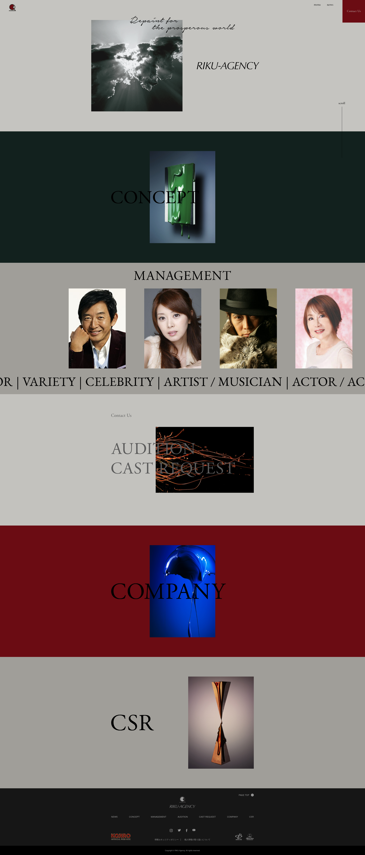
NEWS (114, 816)
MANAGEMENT (158, 816)
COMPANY (232, 816)
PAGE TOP (244, 795)
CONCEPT (134, 816)
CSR (251, 816)
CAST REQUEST (207, 816)
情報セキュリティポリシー (167, 839)
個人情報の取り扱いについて (197, 839)
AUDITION (183, 816)
